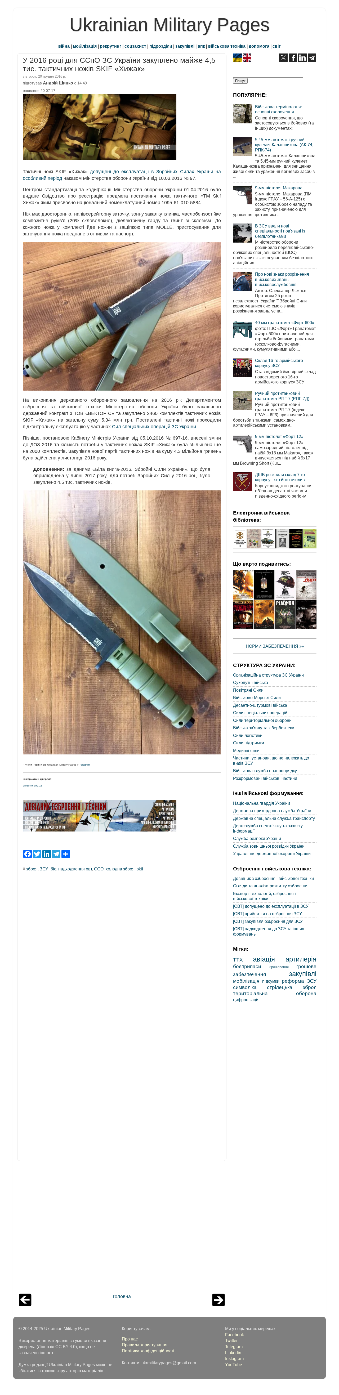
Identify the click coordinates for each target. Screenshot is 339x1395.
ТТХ (238, 960)
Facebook (234, 1334)
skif (140, 868)
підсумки (270, 981)
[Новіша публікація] (25, 1305)
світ (277, 46)
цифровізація (246, 999)
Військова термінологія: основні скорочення (278, 109)
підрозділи (160, 46)
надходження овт (75, 868)
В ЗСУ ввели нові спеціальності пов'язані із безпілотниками (280, 231)
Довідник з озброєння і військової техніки (273, 878)
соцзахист (135, 46)
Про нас (130, 1338)
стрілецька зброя (291, 987)
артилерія (301, 959)
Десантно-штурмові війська (260, 705)
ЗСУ (43, 868)
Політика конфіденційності (148, 1350)
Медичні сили (246, 750)
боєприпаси (247, 966)
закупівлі (184, 46)
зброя (32, 868)
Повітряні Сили (248, 690)
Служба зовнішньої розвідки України (269, 846)
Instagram (234, 1358)
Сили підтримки (248, 742)
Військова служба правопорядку (265, 770)
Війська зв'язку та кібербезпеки (263, 727)
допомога (259, 46)
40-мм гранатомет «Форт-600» (284, 322)
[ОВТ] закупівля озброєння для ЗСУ (268, 921)
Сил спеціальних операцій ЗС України (154, 426)
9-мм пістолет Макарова (278, 187)
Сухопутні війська (250, 682)
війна (64, 46)
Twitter (231, 1340)
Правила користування (144, 1344)
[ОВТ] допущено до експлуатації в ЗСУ (271, 906)
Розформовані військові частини (265, 778)
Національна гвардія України (261, 803)
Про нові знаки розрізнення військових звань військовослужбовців (282, 279)
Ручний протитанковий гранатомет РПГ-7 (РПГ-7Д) (282, 396)
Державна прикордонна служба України (272, 810)
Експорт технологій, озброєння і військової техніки (264, 896)
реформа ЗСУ (299, 981)
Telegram (84, 764)
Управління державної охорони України (272, 853)
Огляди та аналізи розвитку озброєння (271, 885)
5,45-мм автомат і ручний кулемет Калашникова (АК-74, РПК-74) (284, 144)
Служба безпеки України (257, 838)
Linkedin (233, 1352)
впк (201, 46)
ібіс (53, 868)
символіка (245, 987)
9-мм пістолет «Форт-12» (279, 436)
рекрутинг (110, 46)
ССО (99, 868)
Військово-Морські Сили (257, 697)
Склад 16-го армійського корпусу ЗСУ (279, 363)
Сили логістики (247, 735)
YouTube (233, 1364)
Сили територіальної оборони (262, 720)
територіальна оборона (274, 993)
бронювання (279, 967)
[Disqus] (122, 947)
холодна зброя (120, 868)
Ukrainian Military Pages (169, 24)
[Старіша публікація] (218, 1305)
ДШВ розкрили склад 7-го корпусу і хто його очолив (280, 477)
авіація (264, 959)
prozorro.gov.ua (32, 785)
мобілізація (85, 46)
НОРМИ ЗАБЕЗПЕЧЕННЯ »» (275, 646)
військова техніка (227, 46)
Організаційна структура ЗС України (268, 675)
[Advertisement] (122, 1228)
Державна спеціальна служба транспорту (274, 818)
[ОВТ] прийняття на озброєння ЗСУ (267, 913)
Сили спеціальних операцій (260, 712)
